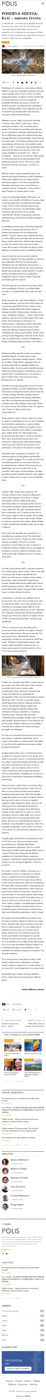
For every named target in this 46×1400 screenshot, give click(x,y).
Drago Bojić (17, 1205)
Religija (4, 1316)
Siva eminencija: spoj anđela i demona (18, 1137)
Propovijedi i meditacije (10, 1311)
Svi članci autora (17, 1164)
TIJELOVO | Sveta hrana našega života (35, 1025)
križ (8, 1004)
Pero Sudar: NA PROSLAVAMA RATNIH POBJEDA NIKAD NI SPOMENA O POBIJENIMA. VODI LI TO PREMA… (23, 1110)
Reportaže (23, 1384)
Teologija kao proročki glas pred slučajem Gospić (20, 1099)
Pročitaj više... (6, 1250)
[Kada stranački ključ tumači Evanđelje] (13, 1065)
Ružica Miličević (17, 1004)
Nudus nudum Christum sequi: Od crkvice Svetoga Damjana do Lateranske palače (20, 1129)
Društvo (5, 1320)
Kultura (4, 1325)
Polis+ (4, 1340)
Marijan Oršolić (19, 1178)
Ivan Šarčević (18, 1187)
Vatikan (4, 1330)
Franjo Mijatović (20, 1196)
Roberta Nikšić (19, 1169)
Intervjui (34, 1384)
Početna (9, 1381)
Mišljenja (5, 42)
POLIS (27, 1396)
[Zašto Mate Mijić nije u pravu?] (13, 1045)
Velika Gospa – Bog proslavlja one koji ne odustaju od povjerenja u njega (20, 1120)
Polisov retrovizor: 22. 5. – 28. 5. (10, 1025)
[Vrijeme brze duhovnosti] (33, 1045)
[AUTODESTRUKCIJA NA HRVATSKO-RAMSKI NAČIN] (33, 1065)
